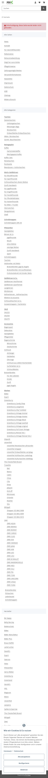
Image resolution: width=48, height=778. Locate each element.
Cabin (9, 475)
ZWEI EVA (10, 540)
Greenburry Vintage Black (16, 420)
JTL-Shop (27, 775)
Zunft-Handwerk (10, 185)
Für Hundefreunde (11, 195)
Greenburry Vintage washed (17, 423)
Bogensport (8, 327)
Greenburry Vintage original (17, 426)
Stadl (6, 214)
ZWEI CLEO (11, 536)
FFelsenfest (8, 668)
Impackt (7, 439)
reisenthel (8, 442)
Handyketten (9, 231)
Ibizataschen (11, 130)
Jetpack (9, 488)
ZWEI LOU (10, 556)
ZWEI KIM (10, 549)
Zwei (6, 721)
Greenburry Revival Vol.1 (16, 433)
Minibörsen (8, 291)
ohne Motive (11, 244)
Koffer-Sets (8, 157)
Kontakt (7, 46)
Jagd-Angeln (11, 385)
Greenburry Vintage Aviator (17, 416)
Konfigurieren (24, 763)
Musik (9, 241)
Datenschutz (18, 751)
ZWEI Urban (11, 582)
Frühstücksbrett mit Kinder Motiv (19, 273)
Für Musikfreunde (11, 175)
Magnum (7, 692)
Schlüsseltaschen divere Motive (16, 182)
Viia (8, 504)
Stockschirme (12, 347)
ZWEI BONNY (12, 530)
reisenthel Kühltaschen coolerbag (19, 455)
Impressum (8, 751)
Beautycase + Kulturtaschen (14, 167)
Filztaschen (9, 593)
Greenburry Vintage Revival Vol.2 (19, 436)
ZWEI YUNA (11, 585)
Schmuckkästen (13, 369)
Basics (9, 471)
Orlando (10, 497)
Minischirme (11, 343)
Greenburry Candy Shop (16, 403)
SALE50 (7, 316)
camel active (9, 647)
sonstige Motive (13, 247)
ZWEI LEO (10, 553)
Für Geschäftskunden (12, 50)
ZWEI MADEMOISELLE (15, 562)
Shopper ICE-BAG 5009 (15, 514)
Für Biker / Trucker (11, 205)
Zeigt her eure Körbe (12, 62)
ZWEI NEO (10, 565)
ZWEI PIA (10, 572)
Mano (6, 697)
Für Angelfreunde (10, 192)
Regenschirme (9, 340)
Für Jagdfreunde (10, 188)
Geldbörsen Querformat (13, 285)
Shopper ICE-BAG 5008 (15, 510)
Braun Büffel (9, 643)
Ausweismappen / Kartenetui (15, 304)
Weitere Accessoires (11, 298)
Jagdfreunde (11, 237)
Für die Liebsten (13, 376)
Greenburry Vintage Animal (17, 413)
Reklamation (9, 54)
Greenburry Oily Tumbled (16, 410)
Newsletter (8, 79)
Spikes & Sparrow (10, 709)
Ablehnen (24, 770)
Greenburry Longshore (15, 407)
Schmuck (7, 350)
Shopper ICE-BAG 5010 (15, 517)
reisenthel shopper (14, 449)
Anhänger (10, 353)
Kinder (9, 379)
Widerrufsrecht (10, 99)
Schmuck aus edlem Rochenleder (19, 363)
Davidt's (7, 651)
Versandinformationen (12, 75)
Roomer (10, 501)
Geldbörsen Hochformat (13, 281)
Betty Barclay (9, 622)
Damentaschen (10, 120)
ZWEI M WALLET (13, 559)
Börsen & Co (8, 234)
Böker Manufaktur (11, 635)
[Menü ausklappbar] (3, 1)
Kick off (9, 491)
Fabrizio (7, 659)
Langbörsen (8, 288)
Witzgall (7, 507)
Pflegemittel (8, 337)
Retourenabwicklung (12, 58)
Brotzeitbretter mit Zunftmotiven (19, 270)
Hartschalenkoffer (13, 151)
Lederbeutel (9, 596)
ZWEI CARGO (11, 533)
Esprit (6, 397)
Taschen (7, 260)
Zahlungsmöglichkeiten (13, 70)
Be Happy (7, 618)
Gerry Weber (9, 672)
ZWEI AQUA (11, 523)
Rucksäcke (8, 164)
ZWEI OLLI (10, 569)
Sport (9, 254)
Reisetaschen (9, 161)
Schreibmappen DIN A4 (13, 223)
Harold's (7, 684)
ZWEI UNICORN (12, 578)
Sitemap (7, 95)
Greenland (8, 680)
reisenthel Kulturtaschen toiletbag (20, 459)
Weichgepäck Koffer (14, 154)
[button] (35, 2)
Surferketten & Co (13, 366)
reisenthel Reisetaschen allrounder (20, 446)
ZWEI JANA (11, 546)
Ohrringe (10, 359)
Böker (6, 394)
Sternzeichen (9, 208)
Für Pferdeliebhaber (11, 198)
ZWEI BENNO (12, 527)
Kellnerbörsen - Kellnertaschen (16, 294)
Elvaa (9, 484)
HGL (5, 688)
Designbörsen (9, 211)
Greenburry (8, 400)
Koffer (6, 148)
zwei (6, 520)
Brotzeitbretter (9, 372)
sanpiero (7, 705)
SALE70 (7, 319)
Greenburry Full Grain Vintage (18, 429)
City (8, 481)
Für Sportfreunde (10, 179)
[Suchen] (43, 8)
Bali (8, 468)
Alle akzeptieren (24, 757)
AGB (5, 91)
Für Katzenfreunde (11, 201)
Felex (6, 664)
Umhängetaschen (13, 123)
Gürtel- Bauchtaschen (12, 139)
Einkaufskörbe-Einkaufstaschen (18, 133)
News (6, 41)
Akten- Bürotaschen (11, 136)
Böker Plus (8, 639)
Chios (9, 478)
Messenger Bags (13, 127)
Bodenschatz (9, 626)
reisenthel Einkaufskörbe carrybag (20, 452)
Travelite (7, 465)
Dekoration (8, 330)
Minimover (11, 494)
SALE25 (7, 312)
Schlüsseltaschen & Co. (13, 301)
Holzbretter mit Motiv (12, 263)
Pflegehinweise (9, 66)
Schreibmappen (10, 257)
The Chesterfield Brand (13, 462)
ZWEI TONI (11, 575)
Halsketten (11, 356)
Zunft (9, 382)
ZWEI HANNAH (12, 543)
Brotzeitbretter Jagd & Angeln (18, 267)
